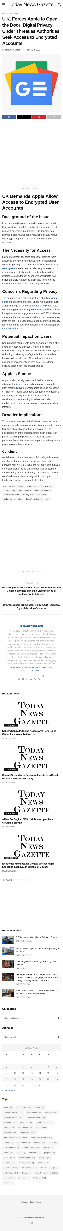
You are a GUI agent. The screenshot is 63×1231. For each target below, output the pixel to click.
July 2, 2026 (9, 827)
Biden (8, 1107)
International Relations (15, 1138)
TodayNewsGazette (13, 50)
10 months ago (25, 941)
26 (23, 1085)
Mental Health (31, 1148)
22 (48, 1079)
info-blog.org (25, 667)
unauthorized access (13, 328)
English (8, 880)
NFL (21, 1153)
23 (57, 1079)
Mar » (12, 1090)
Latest (8, 1142)
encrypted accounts (42, 491)
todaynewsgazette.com (34, 1217)
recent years (8, 268)
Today (26, 1173)
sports (43, 1163)
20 (31, 1079)
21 (40, 1079)
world (8, 1183)
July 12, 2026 (10, 738)
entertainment (45, 1122)
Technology (14, 13)
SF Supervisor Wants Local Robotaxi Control (36, 937)
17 (6, 1079)
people (49, 1153)
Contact (24, 1202)
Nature (48, 1148)
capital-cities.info (40, 667)
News (8, 1153)
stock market (29, 1168)
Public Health (27, 1158)
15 (48, 1073)
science (9, 1163)
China (39, 1107)
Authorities (31, 486)
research (45, 1158)
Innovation (28, 1132)
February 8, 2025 (33, 50)
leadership (23, 1142)
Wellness (39, 1178)
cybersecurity (45, 486)
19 (23, 1079)
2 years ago (24, 984)
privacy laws (28, 495)
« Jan (4, 1090)
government (25, 1127)
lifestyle (40, 1142)
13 (31, 1073)
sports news (11, 1168)
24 (6, 1085)
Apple (21, 486)
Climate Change (13, 1112)
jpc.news (35, 670)
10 (6, 1073)
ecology (51, 1112)
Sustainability (49, 1168)
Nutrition (34, 1153)
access (12, 486)
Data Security (9, 491)
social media (26, 1163)
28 (40, 1085)
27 (31, 1085)
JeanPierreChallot (11, 495)
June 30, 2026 (10, 871)
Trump (9, 1178)
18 (15, 1079)
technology (41, 495)
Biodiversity (24, 1107)
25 (15, 1085)
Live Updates (11, 1148)
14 (40, 1073)
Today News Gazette (31, 4)
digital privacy (25, 491)
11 (15, 1073)
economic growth (13, 1117)
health (41, 1127)
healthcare (10, 1132)
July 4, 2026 (9, 783)
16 (57, 1073)
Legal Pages (35, 1202)
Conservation (33, 1112)
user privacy (22, 384)
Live (53, 1142)
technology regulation (13, 499)
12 (23, 1073)
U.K (47, 499)
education (26, 1122)
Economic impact (36, 1117)
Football (9, 1127)
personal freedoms (31, 305)
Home (4, 13)
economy (10, 1122)
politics (9, 1158)
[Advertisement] (31, 153)
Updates (23, 1178)
